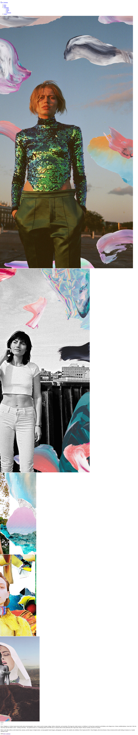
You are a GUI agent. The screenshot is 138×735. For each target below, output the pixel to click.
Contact (5, 14)
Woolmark (8, 12)
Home (4, 5)
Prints (4, 6)
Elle (7, 11)
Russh (7, 10)
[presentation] (1, 722)
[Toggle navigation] (1, 1)
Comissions (6, 7)
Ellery (7, 8)
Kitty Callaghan (4, 2)
